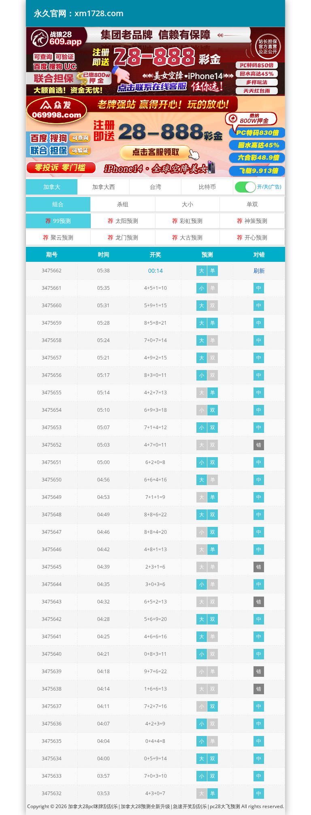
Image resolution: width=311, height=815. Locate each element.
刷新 (259, 270)
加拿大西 (103, 186)
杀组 (122, 204)
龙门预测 (126, 237)
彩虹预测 (191, 221)
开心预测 (256, 237)
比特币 (207, 186)
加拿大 (51, 186)
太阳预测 (126, 221)
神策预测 (256, 221)
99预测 (62, 221)
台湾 (155, 186)
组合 (58, 204)
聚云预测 (62, 237)
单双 (252, 204)
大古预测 (191, 237)
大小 (187, 204)
